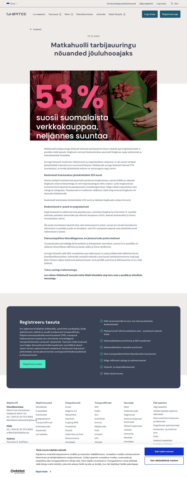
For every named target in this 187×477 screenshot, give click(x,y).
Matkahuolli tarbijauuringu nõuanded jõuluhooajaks (93, 49)
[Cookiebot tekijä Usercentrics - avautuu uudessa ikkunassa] (18, 472)
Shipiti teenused (44, 402)
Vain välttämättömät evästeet (164, 460)
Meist (67, 14)
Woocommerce (72, 438)
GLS (96, 414)
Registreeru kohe (32, 363)
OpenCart (69, 418)
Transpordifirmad (44, 422)
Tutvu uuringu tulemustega (60, 270)
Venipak (98, 442)
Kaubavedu (41, 430)
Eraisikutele (41, 414)
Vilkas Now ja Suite (74, 434)
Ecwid (68, 407)
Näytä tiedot (42, 471)
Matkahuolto (100, 426)
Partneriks (128, 433)
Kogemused (129, 414)
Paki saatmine (160, 402)
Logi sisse (161, 3)
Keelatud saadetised (162, 440)
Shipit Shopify (115, 14)
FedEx (97, 411)
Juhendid (100, 14)
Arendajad (70, 442)
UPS (96, 438)
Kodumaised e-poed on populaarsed (66, 206)
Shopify (68, 430)
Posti (97, 430)
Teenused (53, 14)
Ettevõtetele (41, 407)
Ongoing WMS (71, 422)
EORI (155, 436)
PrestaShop (70, 426)
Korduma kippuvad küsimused (121, 3)
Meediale (128, 437)
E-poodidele (41, 411)
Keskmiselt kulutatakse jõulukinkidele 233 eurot (73, 175)
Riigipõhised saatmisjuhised (166, 425)
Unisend (98, 434)
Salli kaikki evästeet (164, 451)
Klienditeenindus (84, 14)
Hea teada (128, 402)
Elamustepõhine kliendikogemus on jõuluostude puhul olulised (82, 238)
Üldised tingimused (133, 426)
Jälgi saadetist (146, 3)
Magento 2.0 (71, 411)
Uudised (37, 29)
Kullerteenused (43, 426)
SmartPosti (100, 418)
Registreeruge (170, 14)
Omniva (98, 422)
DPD (97, 407)
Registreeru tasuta (40, 322)
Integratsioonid (43, 418)
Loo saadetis (39, 14)
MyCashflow (70, 414)
